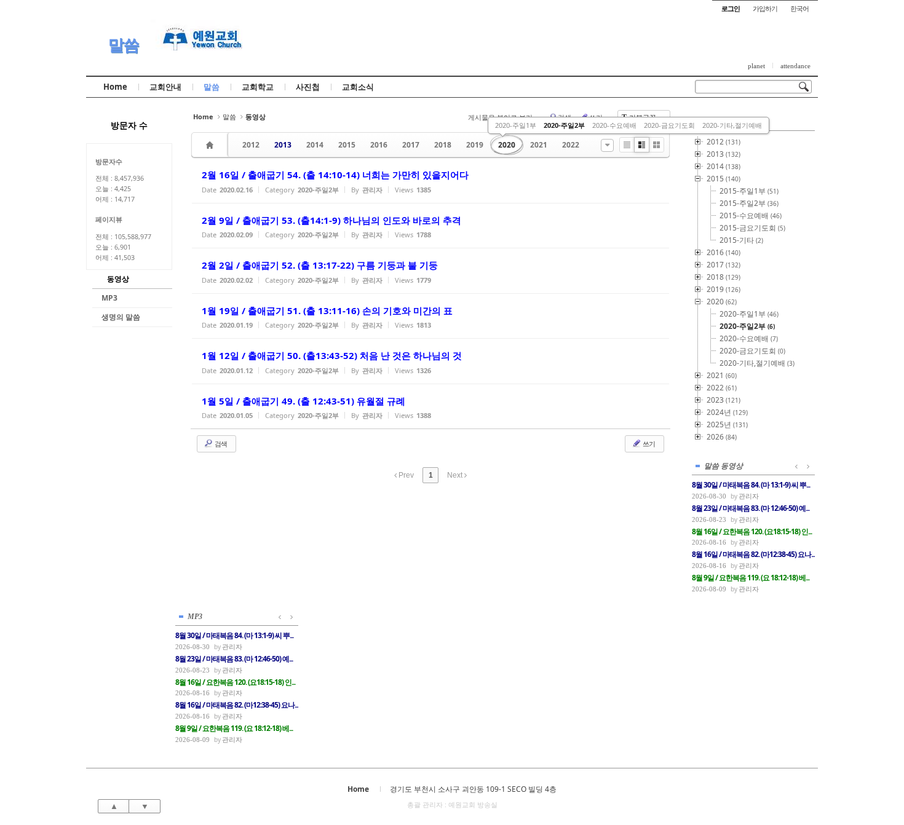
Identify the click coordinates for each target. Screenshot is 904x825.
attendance (795, 65)
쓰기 (648, 443)
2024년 (727, 412)
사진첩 (308, 86)
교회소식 (358, 86)
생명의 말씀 (120, 317)
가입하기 (765, 8)
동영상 (118, 279)
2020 (506, 145)
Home (115, 86)
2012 (251, 145)
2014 (314, 145)
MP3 (109, 298)
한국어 (799, 8)
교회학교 (258, 86)
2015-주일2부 (749, 203)
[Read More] (430, 180)
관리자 (749, 495)
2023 (723, 400)
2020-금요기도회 (669, 125)
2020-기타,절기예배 (732, 125)
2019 (474, 145)
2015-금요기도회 (752, 228)
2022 (570, 145)
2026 (722, 437)
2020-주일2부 (564, 125)
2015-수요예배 (751, 215)
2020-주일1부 (515, 125)
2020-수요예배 (614, 125)
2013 (282, 145)
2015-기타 (741, 240)
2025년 (727, 424)
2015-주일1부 (749, 191)
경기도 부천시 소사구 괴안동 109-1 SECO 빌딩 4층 (473, 789)
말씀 (123, 44)
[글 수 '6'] (211, 145)
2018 (442, 145)
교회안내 (165, 86)
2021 (538, 145)
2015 (346, 145)
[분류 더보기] (607, 145)
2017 (410, 145)
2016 (378, 145)
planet (756, 65)
